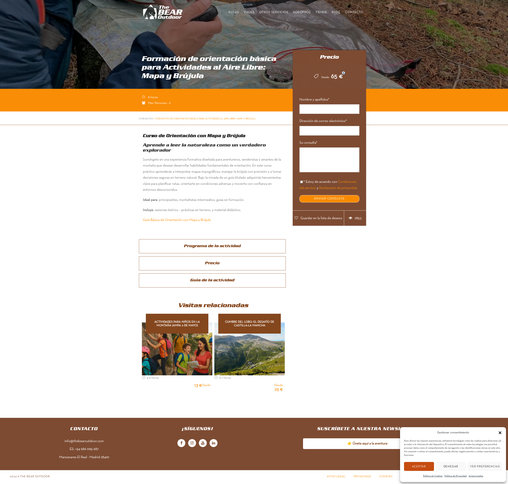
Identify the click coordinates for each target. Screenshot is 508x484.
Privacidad (362, 476)
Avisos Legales (476, 476)
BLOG (336, 12)
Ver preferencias (485, 466)
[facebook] (181, 441)
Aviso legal (336, 476)
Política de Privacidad (455, 476)
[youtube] (203, 441)
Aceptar (419, 466)
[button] (500, 433)
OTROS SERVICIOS (273, 12)
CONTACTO (354, 12)
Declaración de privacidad (338, 188)
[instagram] (192, 441)
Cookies (386, 476)
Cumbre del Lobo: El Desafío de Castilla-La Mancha (249, 323)
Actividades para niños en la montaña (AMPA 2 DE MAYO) (177, 323)
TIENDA (321, 12)
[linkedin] (213, 441)
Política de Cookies (433, 476)
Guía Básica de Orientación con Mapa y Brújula (177, 220)
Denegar (451, 466)
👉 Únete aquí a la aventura (367, 443)
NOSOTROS (302, 12)
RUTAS (234, 12)
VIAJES (249, 12)
